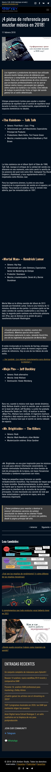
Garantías (41, 764)
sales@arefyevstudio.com (10, 4)
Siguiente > (46, 527)
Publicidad (31, 764)
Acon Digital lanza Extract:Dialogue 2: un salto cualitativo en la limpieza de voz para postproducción (24, 717)
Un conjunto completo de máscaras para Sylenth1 (25, 672)
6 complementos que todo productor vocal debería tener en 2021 (25, 612)
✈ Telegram (10, 733)
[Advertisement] (25, 224)
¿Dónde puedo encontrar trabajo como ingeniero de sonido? (23, 649)
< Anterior (33, 527)
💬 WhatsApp (11, 740)
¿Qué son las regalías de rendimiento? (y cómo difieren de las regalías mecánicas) (25, 575)
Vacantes (21, 764)
